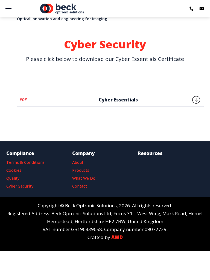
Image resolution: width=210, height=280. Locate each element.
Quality (12, 178)
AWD (117, 237)
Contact (79, 186)
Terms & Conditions (25, 162)
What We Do (83, 178)
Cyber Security (19, 186)
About (77, 162)
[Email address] (201, 8)
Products (80, 170)
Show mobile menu (8, 8)
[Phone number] (191, 8)
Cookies (13, 170)
